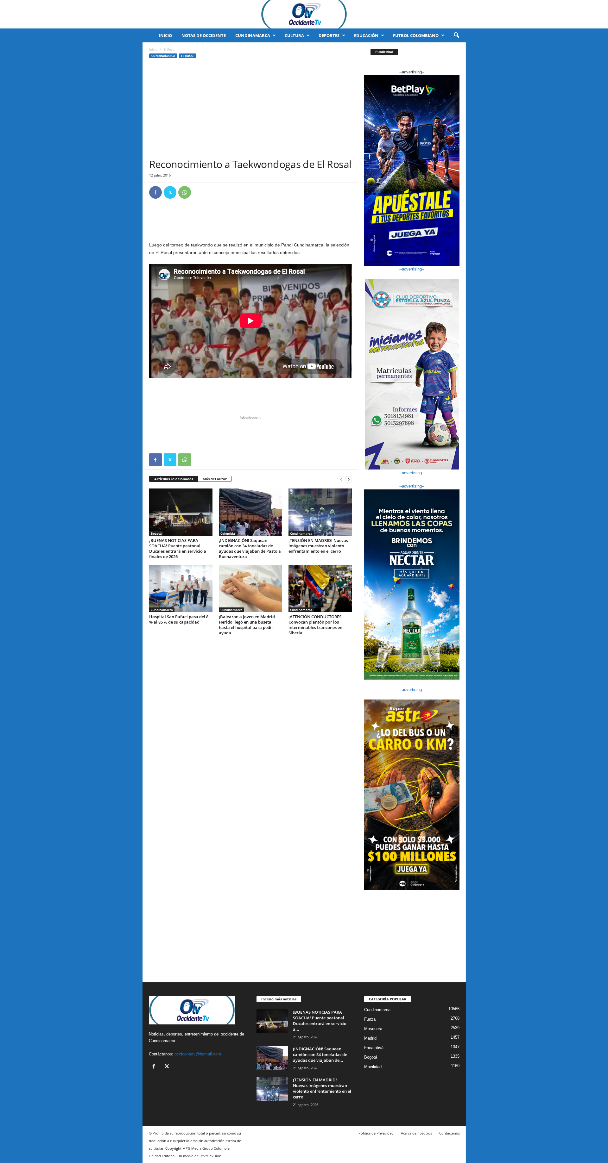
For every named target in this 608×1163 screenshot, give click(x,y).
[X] (170, 192)
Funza (370, 1019)
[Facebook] (155, 192)
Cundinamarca (252, 35)
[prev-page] (341, 479)
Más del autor (215, 478)
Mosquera (373, 1028)
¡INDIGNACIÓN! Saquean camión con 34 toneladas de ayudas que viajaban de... (320, 1054)
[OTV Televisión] (304, 14)
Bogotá (156, 533)
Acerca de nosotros (416, 1133)
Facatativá (373, 1047)
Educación (366, 35)
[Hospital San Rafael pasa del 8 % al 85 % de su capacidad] (180, 588)
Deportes (329, 35)
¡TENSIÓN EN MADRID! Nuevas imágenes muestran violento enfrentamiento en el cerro (318, 546)
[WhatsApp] (184, 192)
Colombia (227, 533)
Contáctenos (449, 1133)
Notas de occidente (203, 35)
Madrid (370, 1038)
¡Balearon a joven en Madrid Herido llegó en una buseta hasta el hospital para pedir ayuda (247, 625)
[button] (456, 35)
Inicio (165, 35)
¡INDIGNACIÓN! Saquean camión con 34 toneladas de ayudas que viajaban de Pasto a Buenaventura (250, 548)
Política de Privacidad (376, 1133)
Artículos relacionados (173, 478)
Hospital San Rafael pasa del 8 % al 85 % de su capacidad (178, 619)
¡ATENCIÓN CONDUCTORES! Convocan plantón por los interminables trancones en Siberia (315, 625)
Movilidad (373, 1066)
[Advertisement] (250, 110)
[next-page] (348, 479)
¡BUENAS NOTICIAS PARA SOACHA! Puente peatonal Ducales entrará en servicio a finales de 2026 (177, 548)
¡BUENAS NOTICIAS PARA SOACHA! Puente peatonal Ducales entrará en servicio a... (319, 1020)
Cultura (294, 35)
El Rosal (187, 56)
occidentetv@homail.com (197, 1054)
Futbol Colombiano (416, 35)
